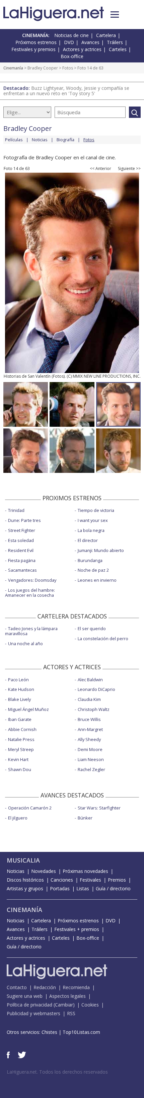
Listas (82, 888)
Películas (14, 140)
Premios (117, 880)
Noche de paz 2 (93, 570)
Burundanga (90, 560)
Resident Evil (20, 550)
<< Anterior (100, 168)
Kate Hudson (21, 689)
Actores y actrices (82, 49)
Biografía (65, 140)
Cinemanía (13, 68)
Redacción (44, 987)
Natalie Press (21, 739)
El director (88, 540)
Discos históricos (25, 880)
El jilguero (17, 818)
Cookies (90, 1004)
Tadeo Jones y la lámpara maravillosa (31, 630)
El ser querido (92, 628)
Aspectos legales (67, 996)
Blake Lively (19, 699)
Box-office (72, 56)
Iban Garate (19, 719)
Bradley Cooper (42, 68)
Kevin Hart (18, 759)
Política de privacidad (29, 1004)
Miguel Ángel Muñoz (28, 709)
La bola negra (91, 530)
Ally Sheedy (89, 739)
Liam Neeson (91, 759)
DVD (69, 42)
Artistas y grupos (25, 888)
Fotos (67, 68)
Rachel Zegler (91, 769)
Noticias (40, 140)
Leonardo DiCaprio (96, 689)
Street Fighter (21, 530)
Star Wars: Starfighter (99, 808)
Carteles (118, 49)
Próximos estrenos (36, 42)
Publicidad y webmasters (33, 1013)
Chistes (49, 1032)
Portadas (60, 888)
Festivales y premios (33, 49)
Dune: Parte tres (24, 520)
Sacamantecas (22, 570)
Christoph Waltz (94, 709)
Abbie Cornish (22, 729)
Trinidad (16, 510)
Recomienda (76, 987)
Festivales (90, 880)
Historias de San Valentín (27, 376)
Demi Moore (90, 749)
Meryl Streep (21, 749)
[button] (115, 14)
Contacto (17, 987)
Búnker (85, 818)
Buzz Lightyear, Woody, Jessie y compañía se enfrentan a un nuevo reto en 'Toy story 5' (66, 91)
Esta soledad (21, 540)
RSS (71, 1013)
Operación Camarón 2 (30, 808)
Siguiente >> (129, 168)
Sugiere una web (25, 996)
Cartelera (106, 35)
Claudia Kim (89, 699)
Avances (90, 42)
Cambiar (64, 1004)
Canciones (62, 880)
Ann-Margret (90, 729)
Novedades (43, 871)
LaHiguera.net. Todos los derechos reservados (57, 1072)
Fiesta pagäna (21, 560)
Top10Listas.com (81, 1032)
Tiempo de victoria (96, 510)
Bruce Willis (89, 719)
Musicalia (23, 860)
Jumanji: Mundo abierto (101, 550)
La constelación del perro (103, 638)
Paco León (18, 680)
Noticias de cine (71, 35)
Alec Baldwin (90, 680)
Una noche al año (25, 643)
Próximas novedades (85, 871)
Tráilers (115, 42)
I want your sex (93, 520)
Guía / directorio (113, 888)
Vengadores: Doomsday (32, 580)
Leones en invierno (97, 580)
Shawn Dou (19, 769)
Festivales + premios (76, 929)
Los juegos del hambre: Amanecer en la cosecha (30, 592)
